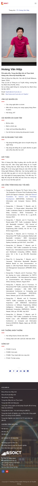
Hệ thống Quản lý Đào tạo (9, 442)
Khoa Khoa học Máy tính (9, 392)
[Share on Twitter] (17, 371)
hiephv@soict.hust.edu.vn (14, 92)
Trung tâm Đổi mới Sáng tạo (10, 403)
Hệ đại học (4, 428)
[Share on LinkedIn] (27, 371)
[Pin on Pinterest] (24, 371)
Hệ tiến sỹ (4, 434)
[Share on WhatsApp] (10, 371)
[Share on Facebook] (13, 371)
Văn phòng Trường (7, 397)
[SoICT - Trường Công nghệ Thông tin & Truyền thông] (4, 3)
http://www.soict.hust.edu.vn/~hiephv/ (16, 94)
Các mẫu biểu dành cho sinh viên (11, 448)
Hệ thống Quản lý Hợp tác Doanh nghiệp (14, 445)
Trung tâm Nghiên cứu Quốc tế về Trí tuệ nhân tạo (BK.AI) (17, 419)
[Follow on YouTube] (7, 471)
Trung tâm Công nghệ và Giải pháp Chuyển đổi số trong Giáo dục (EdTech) (18, 406)
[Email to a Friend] (20, 371)
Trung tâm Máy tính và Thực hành (12, 400)
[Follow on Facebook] (3, 471)
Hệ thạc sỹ (4, 431)
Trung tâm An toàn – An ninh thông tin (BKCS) (15, 410)
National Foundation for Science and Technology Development (21, 197)
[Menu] (35, 3)
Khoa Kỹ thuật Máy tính (8, 394)
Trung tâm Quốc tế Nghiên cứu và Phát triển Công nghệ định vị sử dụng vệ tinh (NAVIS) (18, 414)
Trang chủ (12, 10)
